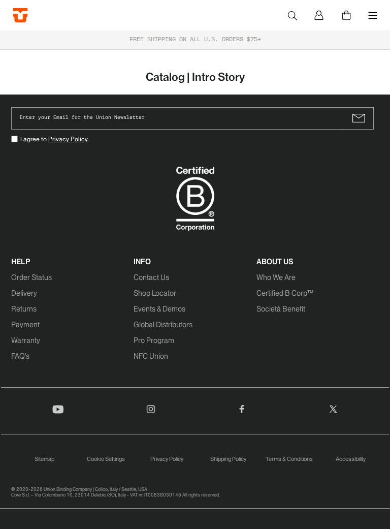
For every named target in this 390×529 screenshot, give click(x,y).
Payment (25, 324)
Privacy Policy (67, 139)
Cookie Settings (106, 458)
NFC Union (151, 356)
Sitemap (44, 458)
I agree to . (54, 139)
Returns (24, 309)
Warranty (25, 340)
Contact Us (151, 277)
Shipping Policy (228, 458)
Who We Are (276, 277)
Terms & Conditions (289, 458)
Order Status (31, 277)
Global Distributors (163, 324)
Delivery (24, 293)
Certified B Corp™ (284, 293)
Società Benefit (280, 309)
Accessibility (351, 458)
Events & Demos (159, 309)
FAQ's (20, 356)
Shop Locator (155, 293)
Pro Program (154, 340)
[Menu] (372, 15)
